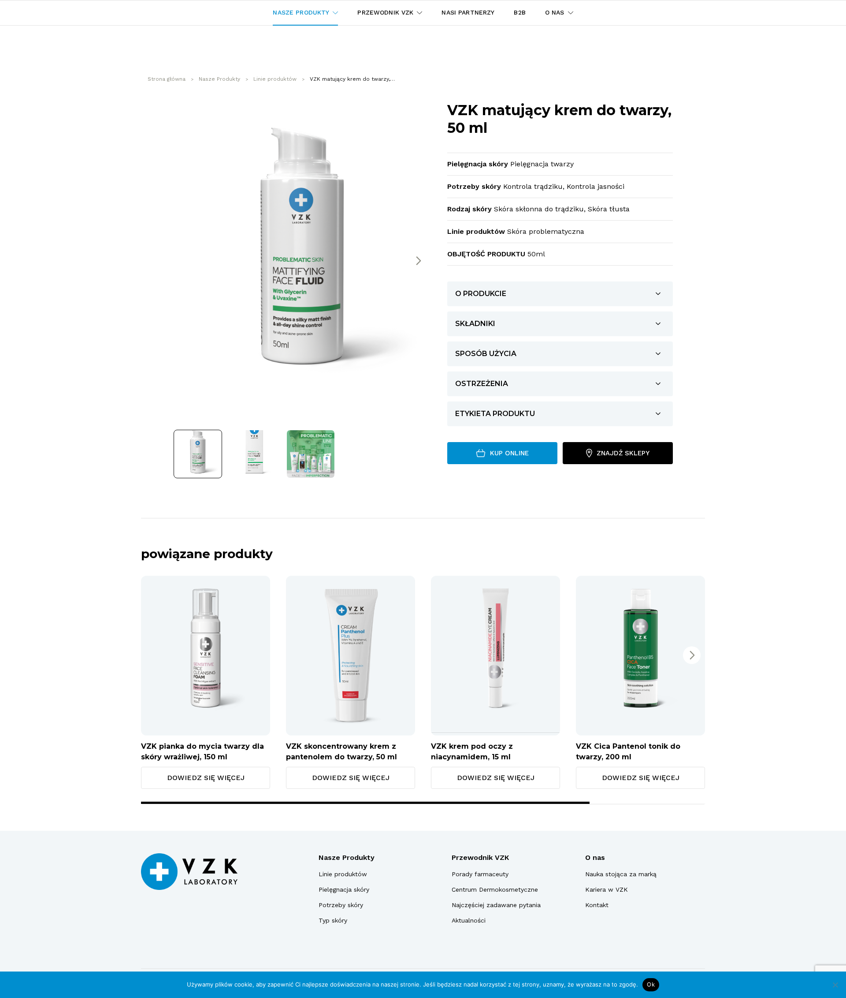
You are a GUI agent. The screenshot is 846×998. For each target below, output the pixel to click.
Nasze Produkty (347, 857)
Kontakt (597, 904)
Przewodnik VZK (480, 857)
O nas (595, 857)
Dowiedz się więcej (206, 777)
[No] (835, 984)
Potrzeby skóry (341, 904)
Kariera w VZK (606, 889)
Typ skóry (333, 920)
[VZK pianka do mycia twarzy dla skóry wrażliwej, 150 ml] (205, 655)
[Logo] (189, 871)
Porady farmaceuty (480, 874)
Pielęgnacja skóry (344, 889)
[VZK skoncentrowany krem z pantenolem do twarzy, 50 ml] (350, 655)
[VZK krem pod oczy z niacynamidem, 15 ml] (495, 655)
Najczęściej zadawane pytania (496, 904)
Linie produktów (343, 874)
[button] (418, 261)
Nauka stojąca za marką (621, 874)
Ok (651, 984)
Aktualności (469, 920)
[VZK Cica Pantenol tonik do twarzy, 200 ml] (640, 655)
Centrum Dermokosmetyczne (495, 889)
